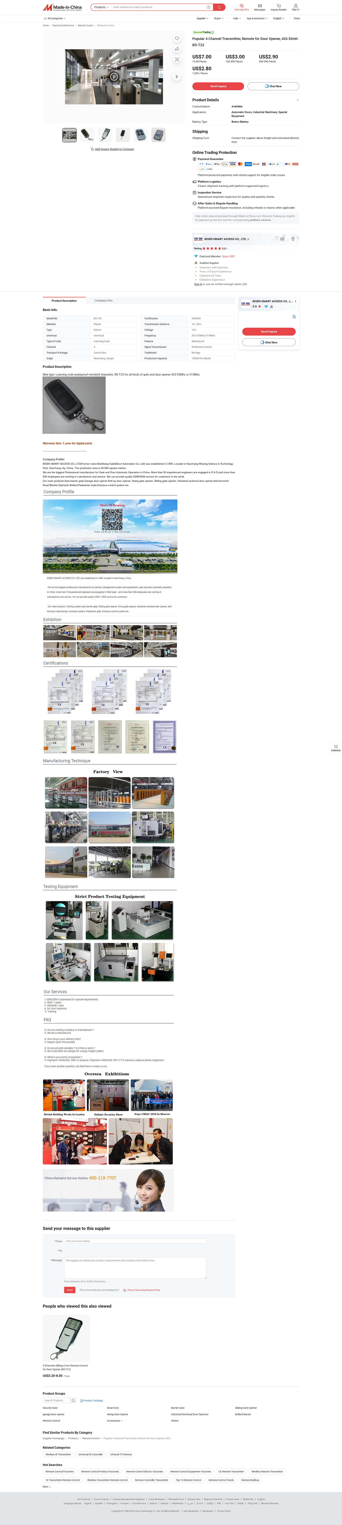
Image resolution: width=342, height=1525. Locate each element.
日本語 (210, 1503)
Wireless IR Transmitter (58, 1454)
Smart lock (113, 1407)
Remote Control (85, 25)
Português (112, 1503)
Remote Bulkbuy (250, 1480)
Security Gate (50, 1407)
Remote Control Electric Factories (144, 1471)
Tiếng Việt (252, 1503)
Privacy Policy (224, 1510)
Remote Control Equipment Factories (190, 1471)
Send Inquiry (218, 86)
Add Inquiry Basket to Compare (114, 149)
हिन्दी (219, 1503)
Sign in (295, 9)
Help (235, 18)
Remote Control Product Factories (100, 1471)
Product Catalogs (93, 1400)
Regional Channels (213, 1499)
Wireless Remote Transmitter (267, 1471)
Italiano (153, 1503)
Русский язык (139, 1503)
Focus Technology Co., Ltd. (148, 1510)
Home (46, 25)
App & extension (256, 18)
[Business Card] (294, 316)
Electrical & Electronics (63, 25)
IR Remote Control (105, 25)
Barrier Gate (177, 1407)
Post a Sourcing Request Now (141, 1290)
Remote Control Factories (60, 1471)
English (87, 1503)
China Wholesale (156, 1499)
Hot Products (83, 1499)
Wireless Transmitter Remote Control (107, 1480)
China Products (101, 1499)
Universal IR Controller (90, 1454)
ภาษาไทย (229, 1503)
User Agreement (191, 1510)
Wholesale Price (176, 1499)
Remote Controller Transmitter (151, 1480)
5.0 (255, 306)
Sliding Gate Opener (246, 1407)
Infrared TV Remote (121, 1454)
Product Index (232, 1499)
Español (99, 1503)
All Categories (55, 18)
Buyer (217, 18)
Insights (261, 1499)
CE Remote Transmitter (231, 1471)
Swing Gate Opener (117, 1414)
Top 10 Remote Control (188, 1480)
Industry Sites (193, 1499)
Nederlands (177, 1503)
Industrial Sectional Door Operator (190, 1414)
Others (174, 1420)
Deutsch (165, 1503)
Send (69, 1290)
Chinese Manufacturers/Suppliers (129, 1499)
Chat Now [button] (276, 86)
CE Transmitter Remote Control (63, 1480)
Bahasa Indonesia (269, 1503)
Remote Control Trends (221, 1480)
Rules (297, 18)
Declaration (207, 1510)
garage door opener (53, 1414)
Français (124, 1503)
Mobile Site (248, 1499)
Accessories (113, 1420)
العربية (190, 1503)
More (46, 1486)
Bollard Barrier (243, 1414)
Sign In (198, 284)
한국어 (200, 1503)
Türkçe (240, 1503)
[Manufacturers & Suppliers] (62, 7)
